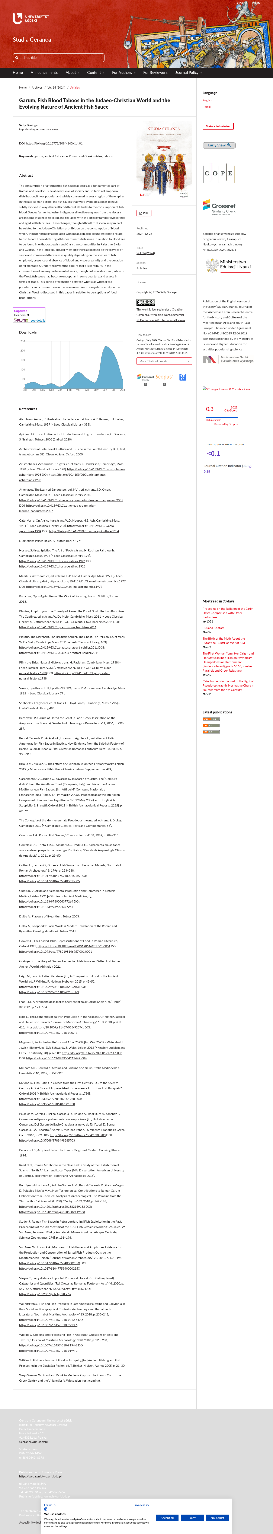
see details (38, 320)
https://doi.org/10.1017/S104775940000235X (49, 1263)
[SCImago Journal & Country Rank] (226, 389)
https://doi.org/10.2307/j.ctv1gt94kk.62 (58, 1288)
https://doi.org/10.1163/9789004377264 (46, 901)
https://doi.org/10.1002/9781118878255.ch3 (49, 987)
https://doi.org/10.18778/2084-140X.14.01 (54, 143)
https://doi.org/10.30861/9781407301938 (47, 1099)
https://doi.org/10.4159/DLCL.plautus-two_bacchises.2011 (74, 622)
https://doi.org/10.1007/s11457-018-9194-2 (48, 1345)
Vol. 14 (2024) (56, 87)
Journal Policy (187, 72)
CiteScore (231, 409)
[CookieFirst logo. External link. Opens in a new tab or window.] (45, 1509)
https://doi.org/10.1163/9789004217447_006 (92, 1053)
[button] (50, 1505)
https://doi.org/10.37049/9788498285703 (78, 1135)
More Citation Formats (153, 361)
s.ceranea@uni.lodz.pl (33, 1442)
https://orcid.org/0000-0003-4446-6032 (39, 129)
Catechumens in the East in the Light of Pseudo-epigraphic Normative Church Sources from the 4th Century (228, 685)
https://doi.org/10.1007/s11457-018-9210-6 (48, 1319)
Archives (37, 87)
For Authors (122, 72)
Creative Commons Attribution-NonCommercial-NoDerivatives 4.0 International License (160, 315)
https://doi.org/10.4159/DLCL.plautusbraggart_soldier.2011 (58, 647)
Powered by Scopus (226, 424)
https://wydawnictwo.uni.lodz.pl (40, 1476)
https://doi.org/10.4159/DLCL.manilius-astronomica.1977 (87, 581)
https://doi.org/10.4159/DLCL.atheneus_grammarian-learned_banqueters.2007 (71, 500)
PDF (145, 213)
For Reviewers (155, 72)
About (71, 72)
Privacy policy (141, 1504)
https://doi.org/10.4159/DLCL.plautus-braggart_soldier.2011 (59, 653)
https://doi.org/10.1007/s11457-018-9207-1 (55, 1027)
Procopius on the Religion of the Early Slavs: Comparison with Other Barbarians (228, 613)
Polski (207, 106)
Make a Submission (218, 126)
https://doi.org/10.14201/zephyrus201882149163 (52, 1206)
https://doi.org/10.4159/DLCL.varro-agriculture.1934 (84, 531)
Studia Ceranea (32, 39)
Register (240, 3)
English (207, 100)
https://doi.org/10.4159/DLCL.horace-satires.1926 (52, 561)
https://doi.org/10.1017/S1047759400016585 (49, 876)
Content (94, 72)
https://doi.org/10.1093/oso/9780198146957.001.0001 (74, 946)
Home (18, 72)
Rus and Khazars (213, 628)
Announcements (44, 72)
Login (256, 3)
